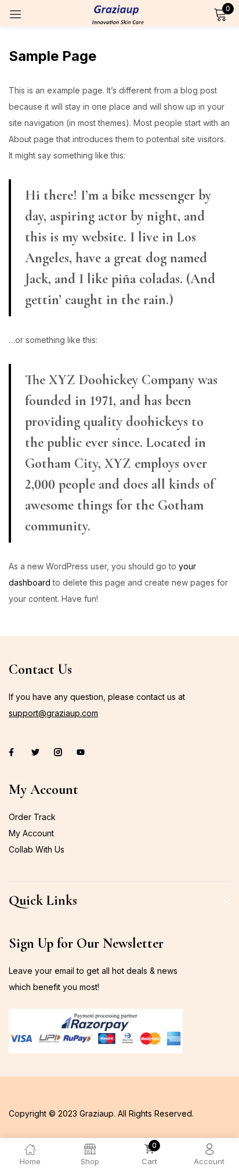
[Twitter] (35, 752)
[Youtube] (81, 752)
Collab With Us (36, 849)
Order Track (32, 817)
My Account (31, 833)
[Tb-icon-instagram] (58, 752)
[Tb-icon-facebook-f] (13, 752)
